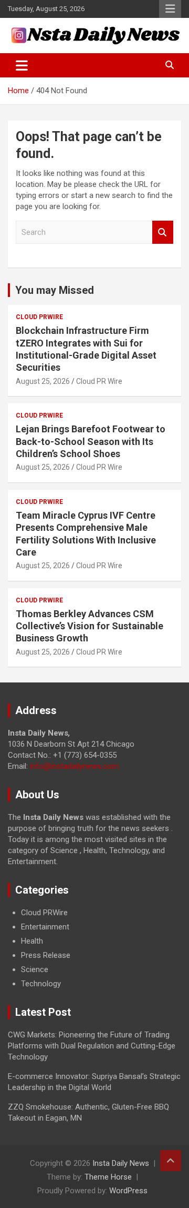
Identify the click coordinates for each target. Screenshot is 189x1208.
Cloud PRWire (39, 317)
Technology (41, 983)
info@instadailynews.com (74, 766)
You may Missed (54, 290)
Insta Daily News (120, 1163)
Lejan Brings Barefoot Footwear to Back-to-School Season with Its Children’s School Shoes (90, 441)
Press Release (45, 955)
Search (162, 232)
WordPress (128, 1190)
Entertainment (45, 927)
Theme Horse (108, 1177)
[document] (94, 948)
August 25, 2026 (43, 381)
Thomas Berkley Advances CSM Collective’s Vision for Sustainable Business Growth (89, 626)
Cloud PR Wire (99, 381)
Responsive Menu (170, 9)
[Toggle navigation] (22, 65)
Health (32, 941)
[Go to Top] (170, 1160)
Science (34, 969)
